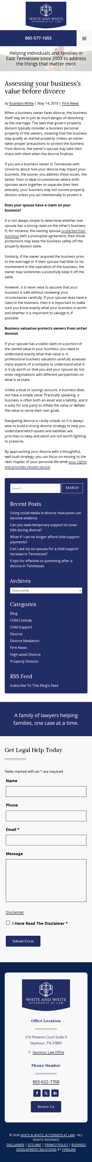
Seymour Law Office (48, 1052)
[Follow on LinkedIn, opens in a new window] (55, 1093)
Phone (12, 805)
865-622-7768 (46, 1082)
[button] (84, 38)
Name (11, 780)
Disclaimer (15, 912)
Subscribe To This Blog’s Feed (34, 685)
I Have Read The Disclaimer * (40, 923)
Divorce (16, 634)
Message (14, 853)
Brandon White (21, 103)
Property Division (24, 661)
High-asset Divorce (25, 654)
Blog (14, 613)
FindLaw (69, 1149)
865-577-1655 (38, 38)
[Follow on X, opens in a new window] (46, 1093)
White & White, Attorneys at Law (48, 1135)
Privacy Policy (56, 1145)
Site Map (34, 1145)
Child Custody (21, 620)
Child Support (21, 627)
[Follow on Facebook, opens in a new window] (37, 1093)
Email (12, 829)
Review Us (46, 1106)
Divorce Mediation (24, 640)
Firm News (70, 103)
